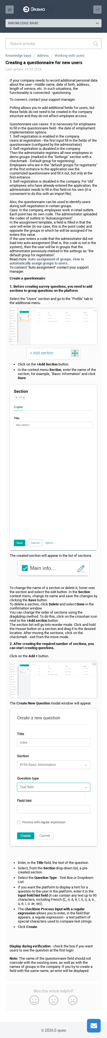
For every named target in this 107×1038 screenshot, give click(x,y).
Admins (43, 55)
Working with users (70, 55)
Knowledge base (18, 55)
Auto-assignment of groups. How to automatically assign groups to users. (47, 261)
